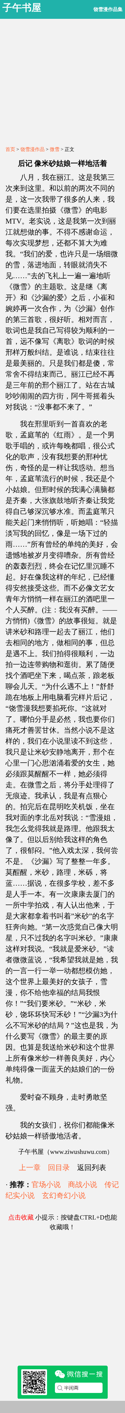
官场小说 (46, 1185)
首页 (10, 149)
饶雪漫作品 (32, 149)
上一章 (30, 1168)
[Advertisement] (62, 81)
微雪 (54, 149)
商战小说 (82, 1185)
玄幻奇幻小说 (64, 1195)
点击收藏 (21, 1217)
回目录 (59, 1168)
